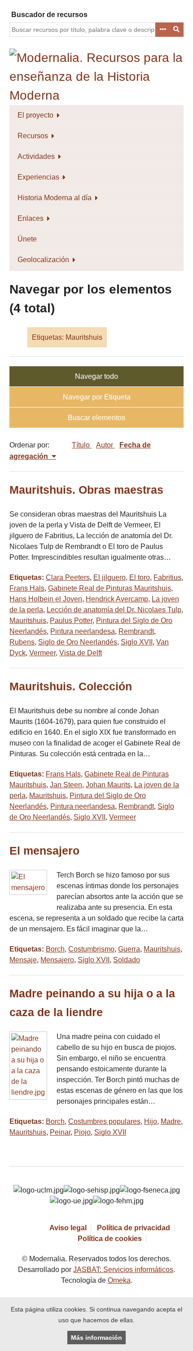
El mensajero (44, 851)
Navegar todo (96, 376)
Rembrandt (136, 631)
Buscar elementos (96, 417)
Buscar (177, 29)
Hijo (150, 1121)
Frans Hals (26, 588)
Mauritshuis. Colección (70, 686)
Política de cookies (110, 1238)
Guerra (129, 949)
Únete (27, 239)
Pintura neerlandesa (82, 631)
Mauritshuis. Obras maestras (86, 490)
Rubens (22, 642)
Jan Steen (66, 785)
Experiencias (38, 177)
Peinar (60, 1132)
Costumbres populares (104, 1121)
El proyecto (35, 115)
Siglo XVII (137, 642)
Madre (171, 1121)
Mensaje (23, 960)
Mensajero (57, 960)
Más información (96, 1337)
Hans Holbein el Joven (45, 599)
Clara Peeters (68, 577)
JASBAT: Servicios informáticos (123, 1269)
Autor (105, 445)
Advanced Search (162, 29)
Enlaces (31, 218)
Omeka (119, 1280)
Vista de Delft (80, 653)
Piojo (82, 1132)
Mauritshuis (27, 620)
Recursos (33, 136)
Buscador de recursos (49, 14)
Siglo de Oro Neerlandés (77, 642)
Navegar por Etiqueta (97, 397)
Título (82, 445)
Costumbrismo (91, 949)
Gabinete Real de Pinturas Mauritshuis (109, 588)
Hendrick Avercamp (117, 599)
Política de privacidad (133, 1228)
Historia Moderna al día (55, 198)
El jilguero (109, 577)
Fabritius (167, 577)
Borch (55, 949)
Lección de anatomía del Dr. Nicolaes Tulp (114, 610)
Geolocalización (43, 259)
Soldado (126, 960)
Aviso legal (68, 1228)
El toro (139, 577)
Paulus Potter (71, 620)
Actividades (36, 156)
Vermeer (42, 653)
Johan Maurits (108, 785)
